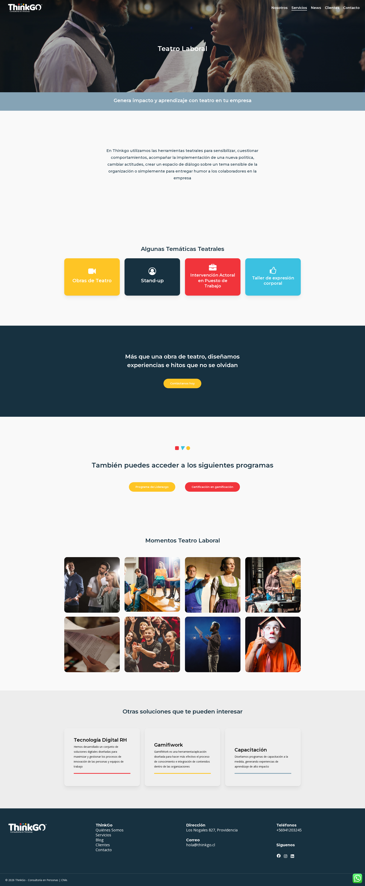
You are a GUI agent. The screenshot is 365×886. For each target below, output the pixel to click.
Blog (100, 839)
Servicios (103, 834)
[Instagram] (285, 856)
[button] (182, 383)
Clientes (103, 844)
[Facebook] (278, 855)
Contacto (104, 849)
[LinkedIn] (292, 856)
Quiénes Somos (110, 830)
